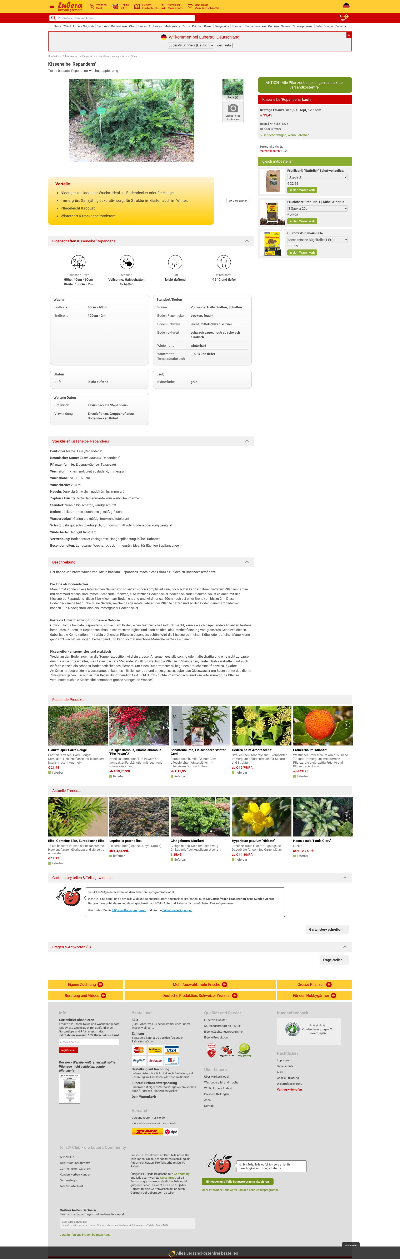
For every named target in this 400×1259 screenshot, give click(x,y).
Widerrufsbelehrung (289, 1083)
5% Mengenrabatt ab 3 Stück (222, 1025)
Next (346, 725)
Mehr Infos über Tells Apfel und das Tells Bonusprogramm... (240, 1190)
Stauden (237, 26)
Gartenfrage (168, 1177)
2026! (67, 26)
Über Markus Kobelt (217, 1076)
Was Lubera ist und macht (221, 1082)
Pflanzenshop (70, 56)
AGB (280, 1072)
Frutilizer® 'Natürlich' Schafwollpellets (315, 171)
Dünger (328, 26)
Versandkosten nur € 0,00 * (149, 1117)
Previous (53, 725)
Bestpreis (103, 26)
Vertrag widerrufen (289, 1089)
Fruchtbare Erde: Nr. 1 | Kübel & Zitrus (315, 202)
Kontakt (209, 1105)
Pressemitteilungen (216, 1094)
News (57, 26)
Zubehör (340, 26)
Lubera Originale (83, 26)
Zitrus (186, 26)
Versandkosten (270, 150)
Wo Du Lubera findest (218, 1088)
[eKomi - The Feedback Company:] (292, 1029)
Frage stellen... (334, 960)
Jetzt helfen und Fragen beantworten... (85, 1234)
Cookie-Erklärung (288, 1077)
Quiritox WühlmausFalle (305, 233)
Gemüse (273, 26)
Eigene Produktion (216, 1037)
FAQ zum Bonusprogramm (129, 910)
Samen (285, 26)
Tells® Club (67, 1157)
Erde (318, 26)
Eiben (134, 56)
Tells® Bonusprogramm (75, 1162)
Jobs (207, 1100)
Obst (132, 26)
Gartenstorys (68, 1180)
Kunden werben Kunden (75, 1174)
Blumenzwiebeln (255, 26)
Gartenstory (182, 1173)
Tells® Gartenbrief (71, 1186)
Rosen (208, 26)
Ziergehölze (222, 26)
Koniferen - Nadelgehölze (113, 56)
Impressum (284, 1060)
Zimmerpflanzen (302, 26)
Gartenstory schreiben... (327, 929)
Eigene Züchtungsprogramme (223, 1031)
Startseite (53, 56)
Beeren (142, 26)
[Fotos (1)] (232, 89)
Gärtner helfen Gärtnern (75, 1168)
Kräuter (197, 26)
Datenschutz (285, 1066)
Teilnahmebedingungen (177, 910)
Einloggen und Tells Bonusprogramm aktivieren (237, 1181)
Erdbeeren (155, 26)
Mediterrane (172, 26)
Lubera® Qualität (215, 1020)
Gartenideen (119, 26)
